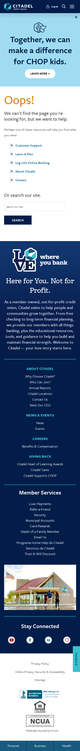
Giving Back (40, 456)
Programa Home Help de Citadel (40, 542)
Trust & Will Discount (40, 553)
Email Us (40, 537)
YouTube (12, 641)
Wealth (66, 745)
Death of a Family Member (40, 531)
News (40, 422)
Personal (13, 745)
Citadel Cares (40, 469)
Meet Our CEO (40, 405)
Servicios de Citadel (40, 548)
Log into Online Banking (32, 162)
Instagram (67, 641)
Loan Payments (40, 503)
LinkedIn (49, 641)
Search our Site (14, 207)
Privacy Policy (40, 664)
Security (40, 514)
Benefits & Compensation (40, 446)
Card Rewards (40, 525)
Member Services (40, 492)
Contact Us (40, 399)
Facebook (30, 641)
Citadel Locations (40, 393)
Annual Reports (40, 387)
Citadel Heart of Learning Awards (40, 464)
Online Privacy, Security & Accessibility (40, 672)
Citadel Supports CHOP (40, 475)
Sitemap (40, 680)
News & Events (40, 415)
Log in (54, 6)
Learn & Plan (24, 154)
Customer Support (28, 145)
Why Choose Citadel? (40, 376)
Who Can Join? (40, 382)
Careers (20, 180)
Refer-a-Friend (40, 509)
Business (40, 745)
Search (18, 220)
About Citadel (25, 171)
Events (40, 428)
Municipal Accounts (40, 520)
